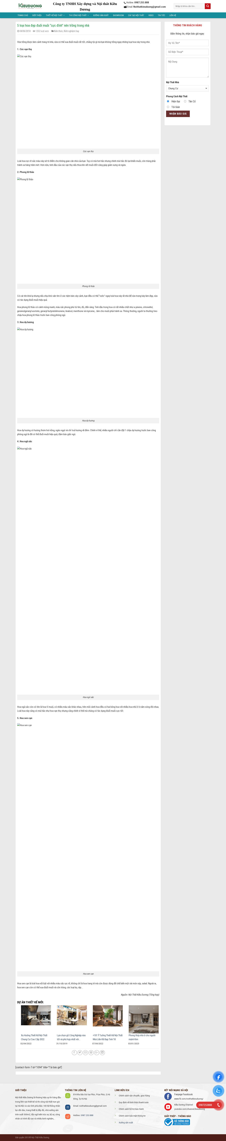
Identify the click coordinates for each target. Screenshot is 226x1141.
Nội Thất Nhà (172, 82)
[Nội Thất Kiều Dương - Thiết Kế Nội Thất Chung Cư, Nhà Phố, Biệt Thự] (29, 6)
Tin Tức (161, 15)
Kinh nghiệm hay (71, 31)
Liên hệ (172, 15)
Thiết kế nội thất (54, 15)
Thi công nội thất (78, 15)
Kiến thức (58, 31)
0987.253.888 (87, 1115)
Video (151, 15)
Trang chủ (23, 15)
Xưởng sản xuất (101, 15)
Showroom (118, 15)
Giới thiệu (37, 15)
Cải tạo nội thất (136, 15)
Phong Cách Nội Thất (176, 96)
